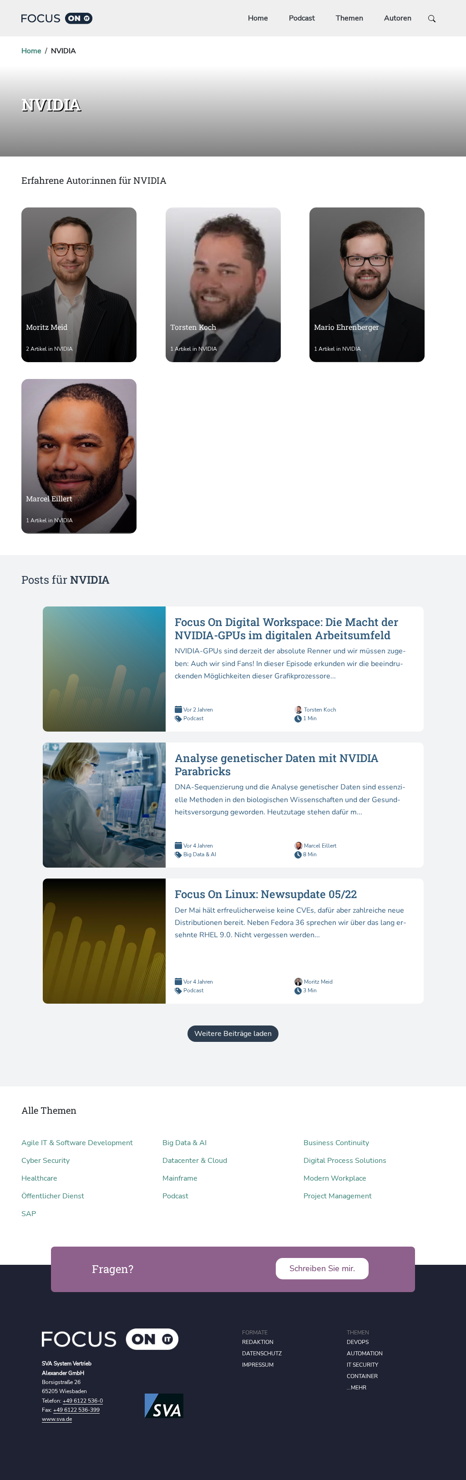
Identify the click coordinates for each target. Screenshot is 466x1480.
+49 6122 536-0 (83, 1400)
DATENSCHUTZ (262, 1353)
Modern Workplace (335, 1178)
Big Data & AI (199, 854)
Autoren (397, 18)
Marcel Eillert (319, 845)
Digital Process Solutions (345, 1161)
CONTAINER (362, 1376)
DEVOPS (358, 1342)
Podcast (302, 18)
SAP (28, 1214)
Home (258, 18)
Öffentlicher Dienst (52, 1196)
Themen (349, 18)
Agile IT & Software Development (77, 1143)
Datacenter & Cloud (194, 1161)
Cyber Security (45, 1161)
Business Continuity (336, 1143)
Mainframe (180, 1178)
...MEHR (356, 1387)
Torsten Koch (319, 709)
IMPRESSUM (258, 1365)
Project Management (338, 1196)
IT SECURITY (362, 1365)
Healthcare (39, 1178)
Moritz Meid (318, 981)
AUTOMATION (365, 1353)
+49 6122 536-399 (76, 1410)
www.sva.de (57, 1419)
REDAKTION (258, 1342)
